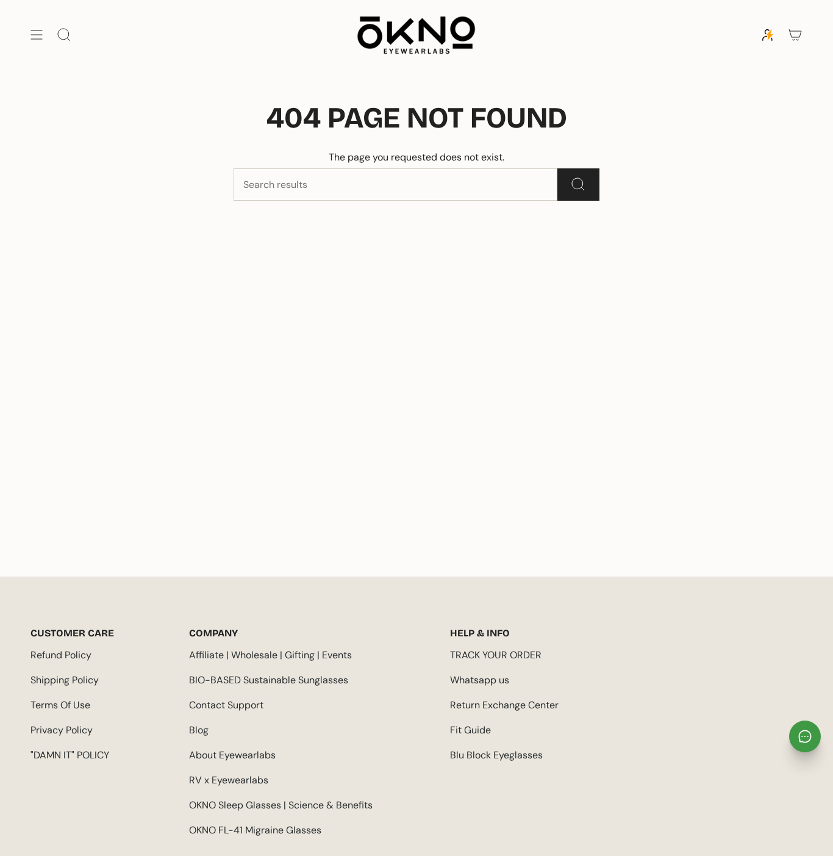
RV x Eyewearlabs (228, 780)
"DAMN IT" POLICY (69, 755)
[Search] (578, 184)
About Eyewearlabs (232, 755)
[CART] (795, 35)
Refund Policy (60, 655)
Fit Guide (470, 730)
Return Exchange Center (504, 705)
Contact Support (226, 705)
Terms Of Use (60, 705)
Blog (199, 730)
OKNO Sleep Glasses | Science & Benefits (281, 805)
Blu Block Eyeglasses (496, 755)
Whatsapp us (479, 680)
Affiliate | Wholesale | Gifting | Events (270, 655)
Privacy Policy (61, 730)
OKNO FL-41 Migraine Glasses (255, 830)
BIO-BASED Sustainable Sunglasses (268, 680)
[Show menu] (36, 35)
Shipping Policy (64, 680)
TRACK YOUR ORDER (496, 655)
